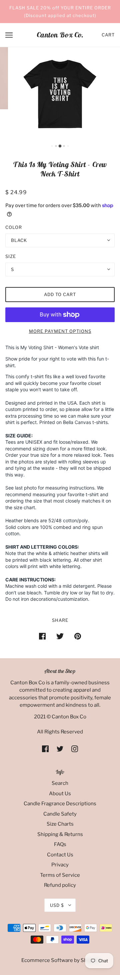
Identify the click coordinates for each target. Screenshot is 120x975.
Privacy (60, 865)
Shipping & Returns (60, 834)
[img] (45, 748)
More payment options (60, 331)
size (10, 256)
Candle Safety (60, 814)
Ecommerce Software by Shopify (60, 960)
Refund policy (60, 885)
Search (60, 783)
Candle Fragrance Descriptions (60, 804)
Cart (108, 34)
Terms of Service (60, 875)
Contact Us (60, 855)
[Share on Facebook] (42, 636)
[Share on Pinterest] (77, 636)
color (13, 227)
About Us (60, 794)
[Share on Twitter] (60, 636)
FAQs (60, 844)
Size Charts (60, 824)
